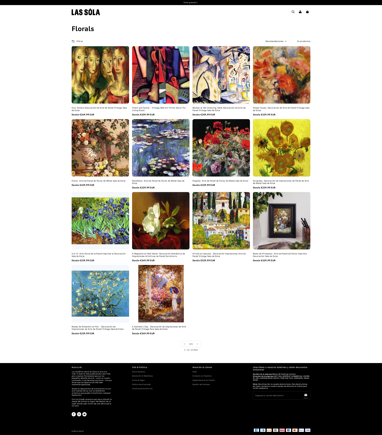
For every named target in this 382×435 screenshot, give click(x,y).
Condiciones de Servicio (142, 388)
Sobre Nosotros (138, 372)
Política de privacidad (141, 384)
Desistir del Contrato (201, 384)
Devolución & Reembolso (142, 376)
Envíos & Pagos (138, 380)
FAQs (194, 372)
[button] (293, 12)
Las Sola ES (80, 431)
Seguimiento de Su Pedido (203, 380)
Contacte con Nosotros (202, 376)
